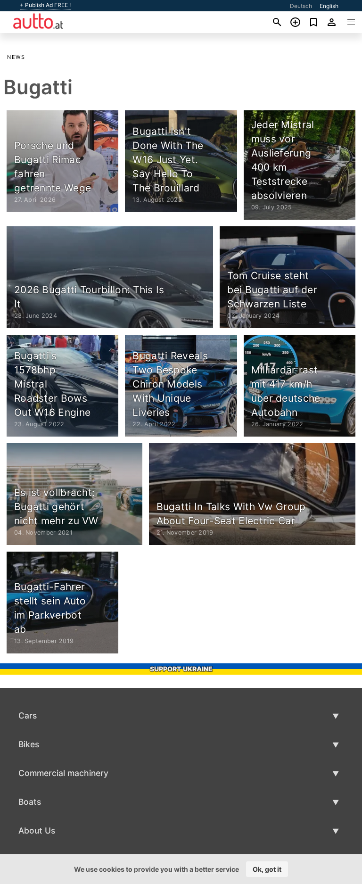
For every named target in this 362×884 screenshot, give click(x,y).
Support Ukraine (181, 669)
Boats (29, 802)
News (16, 57)
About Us (36, 830)
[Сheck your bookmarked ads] (313, 22)
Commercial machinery (63, 773)
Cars (27, 715)
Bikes (28, 744)
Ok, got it (267, 869)
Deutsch (301, 5)
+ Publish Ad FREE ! (45, 5)
